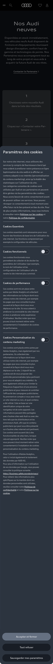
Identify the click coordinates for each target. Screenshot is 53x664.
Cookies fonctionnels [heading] (14, 251)
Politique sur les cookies (31, 214)
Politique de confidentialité (22, 218)
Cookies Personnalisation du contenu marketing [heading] (19, 339)
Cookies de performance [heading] (16, 283)
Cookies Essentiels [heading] (13, 226)
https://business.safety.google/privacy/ (20, 473)
